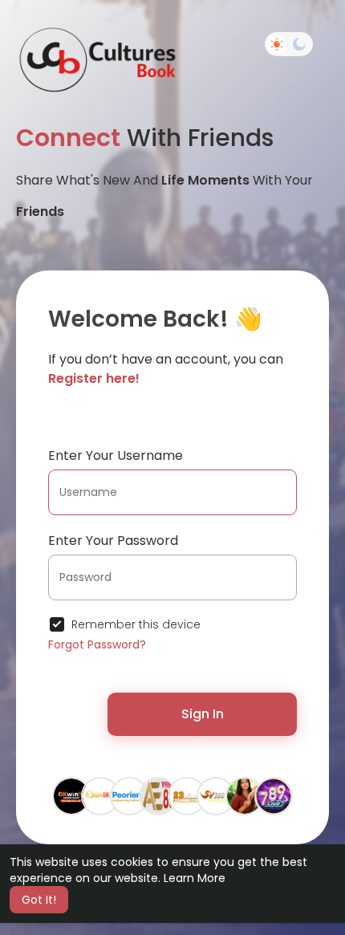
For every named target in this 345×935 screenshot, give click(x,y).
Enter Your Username (115, 455)
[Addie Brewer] (244, 795)
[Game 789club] (273, 795)
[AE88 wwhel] (158, 795)
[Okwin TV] (71, 795)
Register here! (94, 378)
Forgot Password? (97, 644)
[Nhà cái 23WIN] (187, 795)
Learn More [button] (194, 878)
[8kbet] (100, 795)
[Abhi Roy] (129, 795)
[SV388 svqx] (215, 795)
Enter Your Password (113, 540)
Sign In (202, 714)
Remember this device (136, 624)
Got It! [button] (39, 900)
